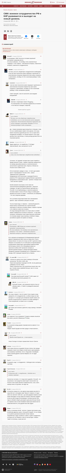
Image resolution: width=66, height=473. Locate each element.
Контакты (45, 452)
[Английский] (37, 464)
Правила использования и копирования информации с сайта (15, 459)
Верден (9, 408)
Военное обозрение (8, 9)
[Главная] (2, 6)
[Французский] (47, 464)
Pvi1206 (9, 323)
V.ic (9, 332)
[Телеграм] (3, 464)
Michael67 (9, 56)
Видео (41, 6)
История (30, 6)
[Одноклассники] (6, 464)
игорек (8, 314)
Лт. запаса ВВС (13, 257)
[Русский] (34, 464)
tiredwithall (12, 82)
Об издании (50, 452)
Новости (16, 6)
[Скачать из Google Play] (20, 464)
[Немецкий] (40, 464)
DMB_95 (11, 113)
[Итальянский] (42, 464)
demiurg (9, 346)
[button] (52, 2)
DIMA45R (11, 69)
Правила (56, 452)
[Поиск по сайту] (63, 6)
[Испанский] (45, 464)
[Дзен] (13, 464)
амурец (10, 222)
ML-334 (9, 389)
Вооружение (23, 6)
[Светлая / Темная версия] (60, 6)
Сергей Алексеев (11, 368)
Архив (15, 9)
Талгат (11, 150)
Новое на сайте (48, 6)
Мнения (36, 6)
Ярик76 (9, 360)
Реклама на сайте (37, 452)
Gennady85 (13, 274)
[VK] (10, 464)
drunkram (12, 142)
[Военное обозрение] (33, 2)
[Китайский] (50, 464)
